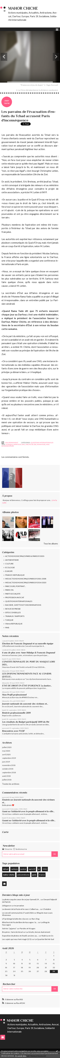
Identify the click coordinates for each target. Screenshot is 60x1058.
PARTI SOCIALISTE (12, 594)
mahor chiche (8, 875)
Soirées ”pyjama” (9, 928)
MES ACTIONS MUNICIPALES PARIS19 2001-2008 (25, 579)
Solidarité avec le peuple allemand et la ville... (33, 811)
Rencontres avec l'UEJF (13, 731)
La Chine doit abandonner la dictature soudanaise (38, 90)
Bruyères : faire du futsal (12, 932)
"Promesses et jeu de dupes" (32, 85)
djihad (5, 869)
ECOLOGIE (10, 567)
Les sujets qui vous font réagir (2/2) (16, 939)
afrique (9, 444)
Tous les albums (51, 543)
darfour (17, 444)
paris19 (32, 869)
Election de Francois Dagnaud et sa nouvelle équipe (27, 643)
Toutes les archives (10, 784)
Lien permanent (11, 442)
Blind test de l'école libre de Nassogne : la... (20, 922)
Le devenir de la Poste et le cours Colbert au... (21, 909)
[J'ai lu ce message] (57, 1051)
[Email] (4, 883)
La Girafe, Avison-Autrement (38, 932)
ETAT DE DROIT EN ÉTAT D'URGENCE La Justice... (27, 685)
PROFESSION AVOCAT (14, 597)
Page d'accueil (52, 85)
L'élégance (6, 905)
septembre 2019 (9, 758)
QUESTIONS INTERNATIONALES (18, 601)
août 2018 (6, 776)
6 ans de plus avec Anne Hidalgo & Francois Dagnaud (28, 652)
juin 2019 (6, 762)
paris (34, 875)
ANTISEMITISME (12, 560)
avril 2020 (6, 754)
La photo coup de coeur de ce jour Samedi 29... (21, 899)
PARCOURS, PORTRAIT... (15, 586)
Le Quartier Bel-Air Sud (44, 939)
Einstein (6, 800)
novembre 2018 (8, 765)
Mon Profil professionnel (14, 694)
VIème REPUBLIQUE (13, 624)
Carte (5, 832)
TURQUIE (9, 620)
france (42, 875)
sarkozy (14, 869)
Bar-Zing (35, 919)
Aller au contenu (8, 2)
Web (7, 627)
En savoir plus (20, 1056)
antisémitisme (23, 875)
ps (39, 869)
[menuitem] (33, 85)
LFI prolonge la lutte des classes (15, 919)
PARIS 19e (9, 590)
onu (23, 444)
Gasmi (5, 820)
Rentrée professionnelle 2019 (16, 713)
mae (48, 444)
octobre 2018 (7, 769)
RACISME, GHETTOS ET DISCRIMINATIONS (23, 605)
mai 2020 (6, 751)
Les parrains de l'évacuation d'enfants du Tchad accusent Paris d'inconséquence (28, 116)
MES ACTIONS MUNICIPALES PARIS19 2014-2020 (25, 582)
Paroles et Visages (27, 928)
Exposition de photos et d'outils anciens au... (20, 936)
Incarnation (19, 905)
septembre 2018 (9, 772)
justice (23, 869)
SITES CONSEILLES (13, 612)
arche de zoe (31, 444)
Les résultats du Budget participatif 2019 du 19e (25, 722)
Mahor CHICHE (23, 8)
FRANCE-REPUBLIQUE (15, 575)
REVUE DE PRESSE (13, 609)
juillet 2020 (6, 747)
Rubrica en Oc (47, 936)
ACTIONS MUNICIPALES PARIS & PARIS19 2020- (25, 556)
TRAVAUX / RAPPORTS (14, 616)
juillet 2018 (6, 780)
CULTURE (9, 563)
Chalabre (47, 909)
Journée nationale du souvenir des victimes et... (25, 704)
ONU (45, 869)
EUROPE (9, 571)
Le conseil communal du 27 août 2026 (18, 913)
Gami (4, 811)
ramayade (41, 444)
